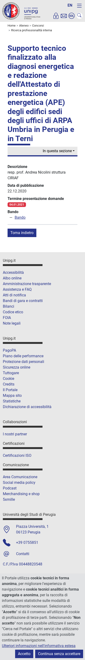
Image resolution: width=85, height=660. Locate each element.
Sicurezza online (16, 367)
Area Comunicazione (20, 477)
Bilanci (8, 306)
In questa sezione (57, 151)
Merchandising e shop (21, 494)
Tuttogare (11, 373)
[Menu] (79, 5)
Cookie (8, 378)
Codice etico (13, 312)
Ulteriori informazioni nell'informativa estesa (39, 646)
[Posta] (64, 16)
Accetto (24, 654)
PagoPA (9, 350)
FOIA (7, 317)
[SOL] (71, 16)
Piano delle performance (23, 356)
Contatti (22, 554)
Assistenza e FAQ (17, 289)
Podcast (10, 488)
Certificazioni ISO (17, 455)
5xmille (9, 499)
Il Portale (10, 390)
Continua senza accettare (59, 654)
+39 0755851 (27, 542)
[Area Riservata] (56, 16)
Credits (8, 384)
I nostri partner (15, 434)
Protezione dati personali (23, 361)
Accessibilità (13, 272)
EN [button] (70, 5)
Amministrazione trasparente (27, 284)
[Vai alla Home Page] (21, 10)
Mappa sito (12, 395)
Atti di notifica (14, 295)
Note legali (12, 323)
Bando (20, 217)
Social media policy (19, 482)
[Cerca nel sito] (79, 16)
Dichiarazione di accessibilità (27, 407)
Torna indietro (22, 233)
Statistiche (12, 401)
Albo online (12, 278)
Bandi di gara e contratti (23, 300)
